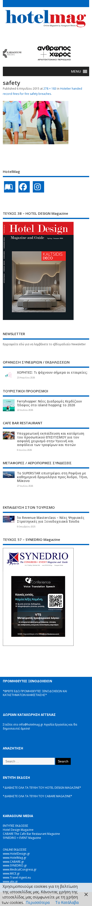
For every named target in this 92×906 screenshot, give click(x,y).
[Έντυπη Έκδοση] (9, 187)
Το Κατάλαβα (67, 902)
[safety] (35, 142)
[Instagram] (38, 187)
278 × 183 (49, 89)
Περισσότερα (38, 902)
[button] (76, 71)
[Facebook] (24, 187)
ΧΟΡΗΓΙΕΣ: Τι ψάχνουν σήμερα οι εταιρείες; (52, 372)
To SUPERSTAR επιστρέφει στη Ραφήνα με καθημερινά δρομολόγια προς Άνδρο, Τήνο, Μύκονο (52, 477)
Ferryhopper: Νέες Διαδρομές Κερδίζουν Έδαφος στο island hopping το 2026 (49, 403)
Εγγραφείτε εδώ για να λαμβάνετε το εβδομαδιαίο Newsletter (44, 344)
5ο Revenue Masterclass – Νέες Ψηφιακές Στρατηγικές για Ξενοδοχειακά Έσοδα (50, 520)
